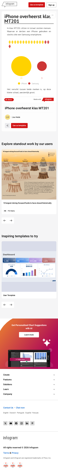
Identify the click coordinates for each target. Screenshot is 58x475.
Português (20, 413)
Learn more (29, 335)
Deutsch (13, 413)
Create (6, 375)
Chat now (20, 407)
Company (7, 394)
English (5, 413)
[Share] (7, 125)
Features (7, 379)
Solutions (7, 384)
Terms (6, 453)
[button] (23, 83)
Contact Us (8, 407)
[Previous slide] (4, 220)
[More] (52, 15)
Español (28, 413)
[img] (26, 42)
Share (10, 100)
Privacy (15, 453)
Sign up (51, 5)
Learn (6, 389)
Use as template (36, 5)
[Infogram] (9, 5)
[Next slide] (10, 220)
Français (35, 413)
